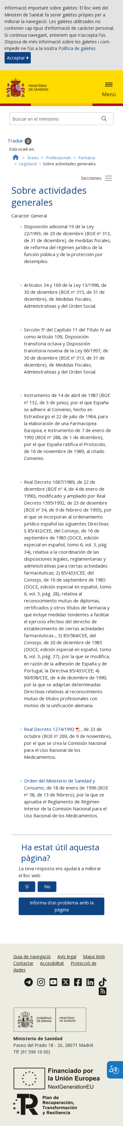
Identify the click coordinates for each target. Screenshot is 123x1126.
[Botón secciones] (108, 178)
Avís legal (66, 956)
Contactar (23, 963)
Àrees (32, 157)
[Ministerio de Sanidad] (29, 87)
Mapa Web (94, 956)
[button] (109, 85)
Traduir (16, 141)
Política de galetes (77, 48)
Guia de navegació (32, 956)
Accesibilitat (52, 963)
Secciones (91, 178)
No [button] (47, 887)
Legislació (28, 164)
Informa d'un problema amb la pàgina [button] (62, 906)
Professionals (58, 157)
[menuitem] (32, 956)
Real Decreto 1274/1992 (50, 729)
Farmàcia (87, 157)
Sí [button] (27, 887)
